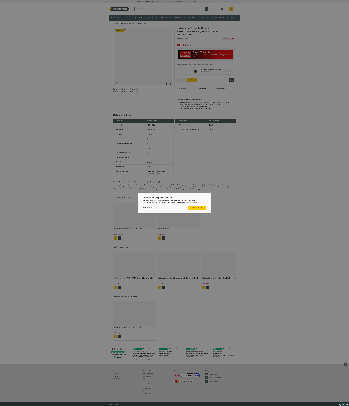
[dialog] (174, 203)
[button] (149, 208)
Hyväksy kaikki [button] (196, 207)
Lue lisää (194, 202)
